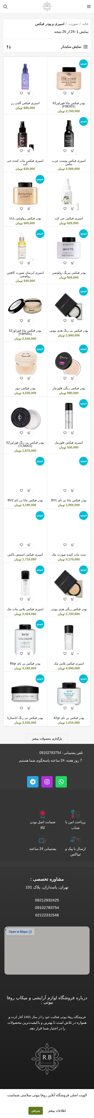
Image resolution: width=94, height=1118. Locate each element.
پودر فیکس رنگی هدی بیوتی (69, 609)
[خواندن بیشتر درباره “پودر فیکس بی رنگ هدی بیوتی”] (73, 321)
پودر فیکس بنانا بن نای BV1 (68, 500)
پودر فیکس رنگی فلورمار (68, 388)
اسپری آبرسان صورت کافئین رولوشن (25, 274)
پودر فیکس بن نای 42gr (69, 718)
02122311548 (47, 915)
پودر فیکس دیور (25, 388)
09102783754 (50, 753)
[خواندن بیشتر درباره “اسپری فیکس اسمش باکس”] (29, 545)
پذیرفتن (35, 1110)
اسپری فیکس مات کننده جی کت (25, 162)
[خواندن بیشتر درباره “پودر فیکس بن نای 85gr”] (29, 654)
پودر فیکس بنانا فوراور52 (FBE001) (69, 104)
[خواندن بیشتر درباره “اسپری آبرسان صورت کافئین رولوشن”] (29, 263)
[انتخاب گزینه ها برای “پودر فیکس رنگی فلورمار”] (73, 378)
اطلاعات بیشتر (57, 1110)
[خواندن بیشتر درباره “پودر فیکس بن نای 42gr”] (73, 708)
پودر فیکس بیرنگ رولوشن (69, 272)
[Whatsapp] (61, 781)
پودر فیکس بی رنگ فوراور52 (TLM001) (25, 444)
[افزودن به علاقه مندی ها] (65, 93)
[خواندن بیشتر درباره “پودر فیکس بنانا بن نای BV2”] (29, 490)
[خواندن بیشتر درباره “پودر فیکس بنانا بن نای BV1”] (73, 490)
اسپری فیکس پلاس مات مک (25, 609)
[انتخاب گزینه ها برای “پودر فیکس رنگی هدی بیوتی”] (73, 599)
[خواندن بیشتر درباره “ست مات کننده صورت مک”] (73, 545)
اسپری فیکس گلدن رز (25, 103)
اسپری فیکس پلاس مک (69, 663)
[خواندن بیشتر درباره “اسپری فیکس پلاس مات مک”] (29, 599)
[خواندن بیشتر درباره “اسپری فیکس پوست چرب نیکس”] (73, 151)
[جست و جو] (5, 6)
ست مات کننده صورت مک (69, 554)
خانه (85, 24)
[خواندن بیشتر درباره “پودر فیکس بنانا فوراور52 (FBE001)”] (73, 93)
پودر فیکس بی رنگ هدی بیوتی (68, 330)
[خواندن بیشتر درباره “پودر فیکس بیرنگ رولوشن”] (73, 263)
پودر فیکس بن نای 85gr (25, 663)
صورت (73, 24)
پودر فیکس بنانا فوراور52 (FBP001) (25, 332)
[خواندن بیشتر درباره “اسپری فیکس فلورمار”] (73, 433)
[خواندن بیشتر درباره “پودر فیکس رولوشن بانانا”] (29, 208)
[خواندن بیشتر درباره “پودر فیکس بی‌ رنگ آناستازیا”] (29, 708)
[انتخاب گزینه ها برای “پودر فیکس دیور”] (29, 378)
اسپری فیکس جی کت (69, 218)
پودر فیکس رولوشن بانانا (25, 218)
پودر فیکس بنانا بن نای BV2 (25, 500)
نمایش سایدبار (71, 46)
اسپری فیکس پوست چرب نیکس (69, 162)
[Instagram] (47, 781)
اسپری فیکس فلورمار (69, 442)
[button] (29, 93)
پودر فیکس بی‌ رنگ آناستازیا (25, 718)
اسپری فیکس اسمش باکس (25, 554)
